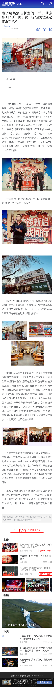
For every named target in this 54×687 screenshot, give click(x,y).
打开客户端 (44, 682)
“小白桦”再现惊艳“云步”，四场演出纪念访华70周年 (35, 569)
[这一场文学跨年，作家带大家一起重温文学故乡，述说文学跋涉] (13, 584)
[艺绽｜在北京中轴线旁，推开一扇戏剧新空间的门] (37, 584)
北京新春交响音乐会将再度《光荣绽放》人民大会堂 (36, 545)
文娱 (19, 3)
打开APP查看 (45, 551)
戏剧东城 (7, 26)
